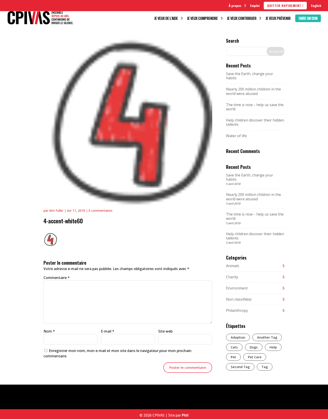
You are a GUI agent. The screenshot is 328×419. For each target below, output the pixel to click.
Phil (185, 415)
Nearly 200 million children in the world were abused (253, 91)
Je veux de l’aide (166, 19)
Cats (234, 347)
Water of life (236, 135)
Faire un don (308, 18)
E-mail (107, 331)
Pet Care (255, 357)
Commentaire (57, 277)
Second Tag (240, 367)
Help (273, 347)
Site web (165, 331)
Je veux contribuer (241, 19)
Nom (49, 331)
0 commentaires (100, 210)
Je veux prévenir (278, 19)
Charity (232, 276)
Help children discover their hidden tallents (255, 122)
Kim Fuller (56, 210)
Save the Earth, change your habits (249, 75)
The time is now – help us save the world (255, 106)
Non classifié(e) (238, 299)
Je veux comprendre (202, 19)
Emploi (254, 5)
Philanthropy (237, 310)
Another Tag (267, 337)
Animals (232, 265)
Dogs (254, 347)
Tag (265, 367)
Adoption (238, 337)
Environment (237, 288)
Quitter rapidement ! (285, 5)
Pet (233, 357)
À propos (235, 5)
